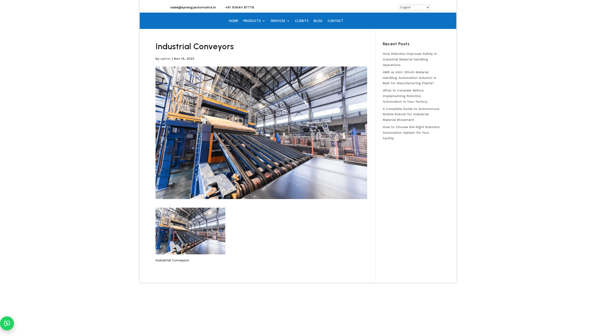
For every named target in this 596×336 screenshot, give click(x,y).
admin (165, 58)
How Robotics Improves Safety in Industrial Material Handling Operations (410, 59)
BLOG (318, 21)
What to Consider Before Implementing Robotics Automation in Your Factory (405, 95)
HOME (233, 21)
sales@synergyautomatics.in (193, 7)
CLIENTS (301, 21)
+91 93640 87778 (239, 7)
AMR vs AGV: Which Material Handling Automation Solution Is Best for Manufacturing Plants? (409, 77)
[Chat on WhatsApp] (7, 323)
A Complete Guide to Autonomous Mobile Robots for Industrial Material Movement (411, 114)
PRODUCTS (252, 21)
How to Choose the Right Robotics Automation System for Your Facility (411, 132)
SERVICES (278, 21)
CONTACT (335, 21)
